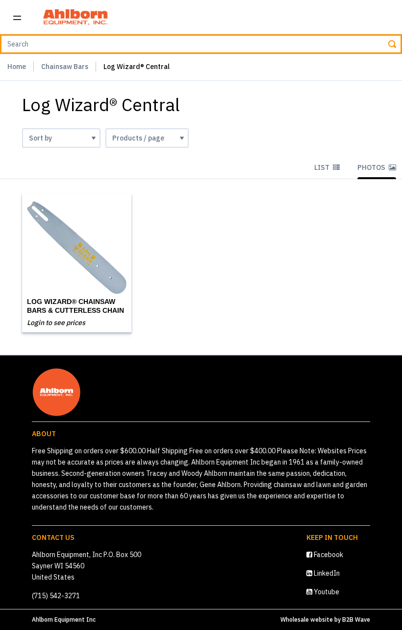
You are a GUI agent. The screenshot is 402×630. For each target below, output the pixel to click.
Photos (372, 167)
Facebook (327, 554)
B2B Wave (356, 619)
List (322, 167)
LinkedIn (326, 573)
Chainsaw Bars (64, 66)
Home (16, 66)
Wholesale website (306, 619)
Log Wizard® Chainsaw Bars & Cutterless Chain (75, 306)
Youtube (325, 591)
